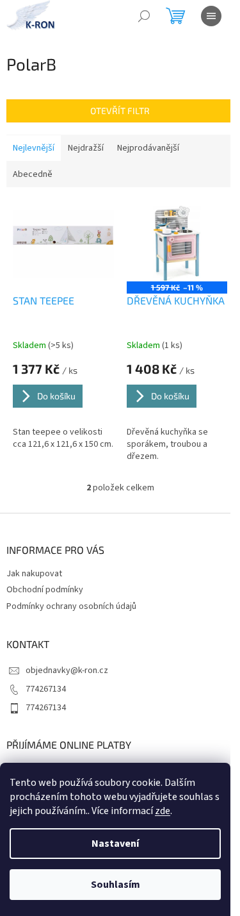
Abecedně (32, 174)
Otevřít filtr (120, 110)
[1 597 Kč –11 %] (177, 243)
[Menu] (211, 16)
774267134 (46, 689)
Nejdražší (86, 148)
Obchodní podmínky (44, 589)
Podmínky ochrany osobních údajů (71, 606)
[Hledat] (144, 16)
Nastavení (115, 844)
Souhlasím (115, 885)
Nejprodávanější (148, 148)
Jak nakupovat (34, 573)
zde (162, 811)
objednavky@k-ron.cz (67, 670)
